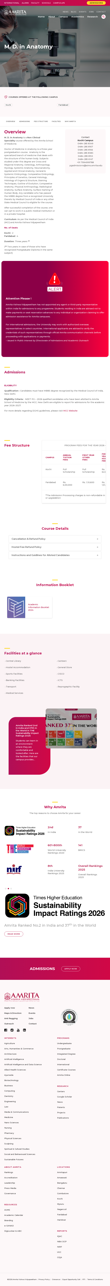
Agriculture (9, 1043)
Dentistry (8, 1096)
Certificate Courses (66, 1070)
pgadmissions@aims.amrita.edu (85, 165)
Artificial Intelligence (14, 1059)
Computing (9, 1091)
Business (8, 1085)
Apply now (9, 1008)
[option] (29, 607)
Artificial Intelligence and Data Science (23, 1064)
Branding (8, 1220)
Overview (10, 121)
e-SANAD (9, 1226)
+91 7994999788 (85, 162)
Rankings (8, 1172)
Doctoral (61, 1059)
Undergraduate (64, 1043)
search (103, 17)
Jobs (91, 12)
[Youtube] (18, 1030)
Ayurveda (8, 1075)
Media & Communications (16, 1112)
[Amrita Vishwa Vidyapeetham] (15, 12)
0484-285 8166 (85, 150)
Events (82, 12)
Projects (61, 1112)
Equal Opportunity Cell (71, 1279)
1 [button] (5, 888)
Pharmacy (9, 1133)
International (11, 3)
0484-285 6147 (85, 159)
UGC (59, 1252)
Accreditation (10, 1177)
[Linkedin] (24, 1030)
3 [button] (11, 888)
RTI (83, 1279)
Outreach (9, 1023)
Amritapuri (62, 1172)
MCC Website (70, 410)
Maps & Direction (12, 1013)
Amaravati (62, 1177)
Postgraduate (63, 1048)
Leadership (9, 1183)
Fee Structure (41, 121)
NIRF (59, 1247)
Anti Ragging (11, 1018)
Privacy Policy (44, 1279)
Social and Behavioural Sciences (19, 1154)
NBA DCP (62, 1241)
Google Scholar (64, 1097)
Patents (61, 1107)
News (65, 12)
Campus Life (59, 3)
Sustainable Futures (13, 1159)
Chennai (61, 1188)
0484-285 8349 (85, 143)
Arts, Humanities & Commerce (19, 1048)
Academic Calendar (13, 1215)
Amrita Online (63, 1075)
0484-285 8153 (85, 156)
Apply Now (70, 969)
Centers (61, 1091)
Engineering (10, 1101)
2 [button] (8, 888)
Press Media (10, 1188)
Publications (63, 1118)
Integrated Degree (66, 1054)
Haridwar (61, 1220)
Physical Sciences (12, 1138)
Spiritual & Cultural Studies (17, 1149)
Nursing (8, 1128)
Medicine (8, 1117)
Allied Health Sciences (15, 1070)
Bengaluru (62, 1183)
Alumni (25, 3)
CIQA (59, 1257)
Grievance (56, 1279)
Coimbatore (63, 1193)
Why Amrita (70, 121)
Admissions (96, 3)
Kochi (8, 105)
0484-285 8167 (85, 146)
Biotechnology (11, 1080)
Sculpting (8, 1143)
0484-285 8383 (85, 153)
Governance (10, 1193)
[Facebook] (5, 1030)
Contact (101, 12)
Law (6, 1107)
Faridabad (63, 105)
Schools (46, 3)
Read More (57, 926)
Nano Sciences (11, 1122)
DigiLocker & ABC (13, 1231)
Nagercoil (61, 1209)
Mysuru (60, 1204)
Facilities (56, 121)
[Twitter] (12, 1030)
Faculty (35, 3)
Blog (73, 12)
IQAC (59, 1236)
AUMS (7, 1210)
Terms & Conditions (95, 1279)
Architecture (10, 1054)
